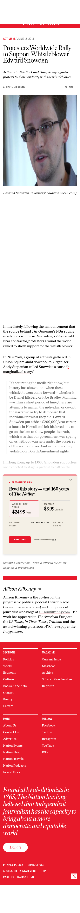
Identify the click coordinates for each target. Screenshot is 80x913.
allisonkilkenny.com (54, 612)
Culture (8, 679)
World (7, 666)
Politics (8, 659)
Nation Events (13, 745)
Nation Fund (25, 877)
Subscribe (20, 539)
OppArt (8, 693)
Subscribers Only (22, 482)
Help (43, 871)
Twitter (47, 732)
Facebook (48, 725)
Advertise (10, 739)
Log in (53, 539)
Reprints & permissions (18, 568)
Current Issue (51, 659)
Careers (8, 877)
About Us (9, 725)
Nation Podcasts (14, 765)
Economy (9, 672)
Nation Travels (13, 759)
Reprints (48, 686)
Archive (47, 672)
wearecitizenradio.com (22, 607)
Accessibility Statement (20, 871)
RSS (45, 752)
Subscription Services (57, 679)
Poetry (7, 699)
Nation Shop (11, 752)
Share (69, 87)
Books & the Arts (15, 686)
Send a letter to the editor (49, 563)
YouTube (48, 745)
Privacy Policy (13, 865)
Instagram (49, 739)
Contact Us (11, 732)
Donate (15, 847)
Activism (9, 39)
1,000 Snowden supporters (56, 462)
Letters (8, 706)
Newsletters (11, 772)
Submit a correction (16, 563)
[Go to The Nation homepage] (74, 876)
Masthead (49, 666)
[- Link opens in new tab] (40, 589)
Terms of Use (35, 865)
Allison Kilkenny (14, 87)
